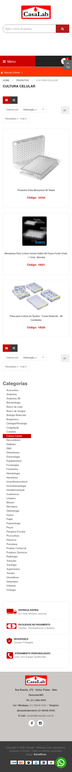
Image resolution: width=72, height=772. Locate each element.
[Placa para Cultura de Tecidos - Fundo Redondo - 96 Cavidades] (36, 296)
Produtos (22, 80)
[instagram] (40, 723)
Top (68, 67)
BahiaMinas (40, 754)
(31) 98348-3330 (37, 705)
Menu (11, 61)
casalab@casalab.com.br (40, 715)
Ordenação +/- (30, 109)
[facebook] (31, 723)
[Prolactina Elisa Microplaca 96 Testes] (36, 157)
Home (6, 80)
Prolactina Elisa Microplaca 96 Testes (36, 190)
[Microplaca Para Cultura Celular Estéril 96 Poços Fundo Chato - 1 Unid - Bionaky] (36, 231)
